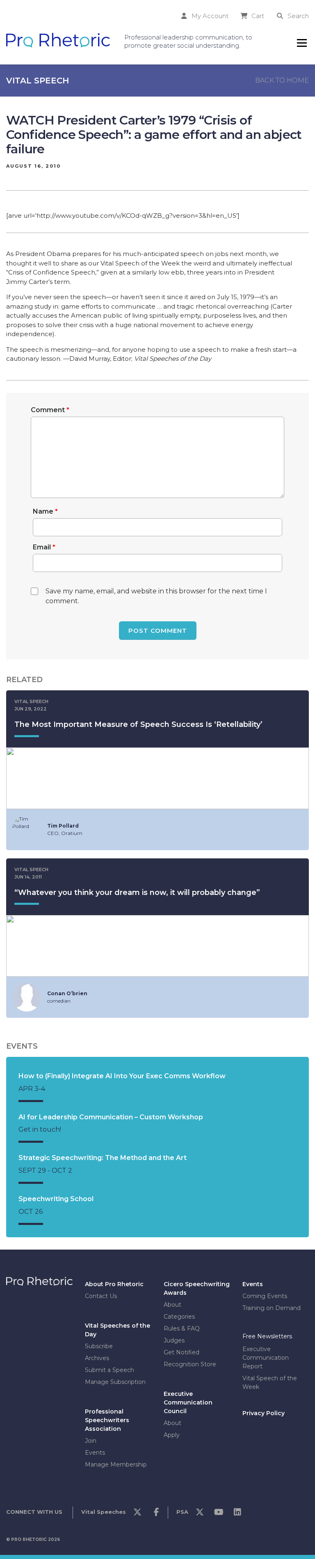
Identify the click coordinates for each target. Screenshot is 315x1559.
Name (45, 511)
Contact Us (101, 1295)
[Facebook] (156, 1514)
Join (90, 1440)
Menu (301, 43)
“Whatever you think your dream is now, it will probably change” (137, 892)
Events (95, 1452)
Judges (174, 1340)
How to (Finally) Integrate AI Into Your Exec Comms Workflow (122, 1076)
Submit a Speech (109, 1369)
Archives (97, 1357)
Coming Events (264, 1295)
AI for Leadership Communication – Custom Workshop (110, 1117)
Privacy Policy (263, 1413)
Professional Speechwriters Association (107, 1419)
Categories (179, 1316)
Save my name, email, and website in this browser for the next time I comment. (156, 596)
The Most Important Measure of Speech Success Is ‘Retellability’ (138, 724)
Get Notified (181, 1352)
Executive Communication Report (265, 1357)
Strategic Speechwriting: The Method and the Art (102, 1158)
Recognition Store (190, 1364)
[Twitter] (137, 1514)
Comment (50, 410)
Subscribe (99, 1345)
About (172, 1304)
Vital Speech (37, 80)
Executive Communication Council (188, 1402)
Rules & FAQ (182, 1328)
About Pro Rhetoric (114, 1283)
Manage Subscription (115, 1381)
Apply (172, 1434)
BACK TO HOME (282, 80)
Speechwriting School (56, 1199)
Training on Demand (271, 1307)
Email (44, 547)
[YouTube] (218, 1514)
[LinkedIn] (237, 1514)
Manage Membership (116, 1464)
